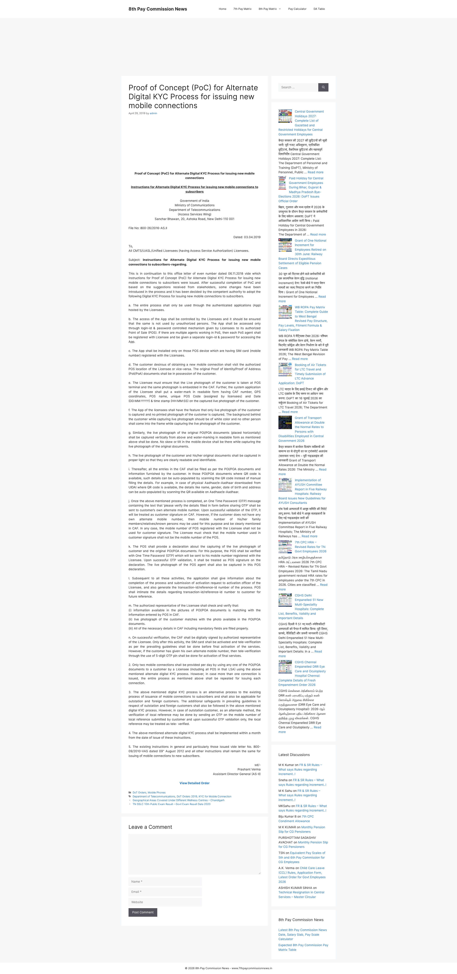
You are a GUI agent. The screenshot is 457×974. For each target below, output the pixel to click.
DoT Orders (139, 792)
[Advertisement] (228, 43)
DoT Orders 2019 (187, 796)
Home (222, 9)
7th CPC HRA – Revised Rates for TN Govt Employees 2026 (311, 546)
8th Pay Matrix (268, 9)
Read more (315, 172)
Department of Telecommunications (154, 796)
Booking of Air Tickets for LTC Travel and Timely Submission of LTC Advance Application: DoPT (302, 374)
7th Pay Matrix (242, 9)
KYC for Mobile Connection (215, 796)
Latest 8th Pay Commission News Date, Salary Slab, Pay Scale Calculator (302, 934)
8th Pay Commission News (158, 9)
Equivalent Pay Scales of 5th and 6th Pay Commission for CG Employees (301, 857)
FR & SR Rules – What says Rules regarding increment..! (300, 769)
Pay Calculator (297, 9)
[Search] (323, 87)
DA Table (319, 9)
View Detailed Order (195, 783)
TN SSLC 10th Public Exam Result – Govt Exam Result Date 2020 (171, 804)
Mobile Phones (157, 792)
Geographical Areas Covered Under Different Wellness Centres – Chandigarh (179, 800)
